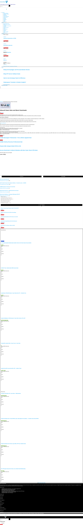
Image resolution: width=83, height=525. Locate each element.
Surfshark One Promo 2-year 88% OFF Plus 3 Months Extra (13, 443)
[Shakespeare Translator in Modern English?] (7, 80)
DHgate (2, 209)
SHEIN (4, 20)
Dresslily (4, 14)
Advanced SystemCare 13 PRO (9, 38)
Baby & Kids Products (6, 24)
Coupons (3, 12)
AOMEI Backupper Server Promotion (7, 492)
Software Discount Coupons (4, 188)
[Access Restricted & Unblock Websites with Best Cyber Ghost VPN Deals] (11, 148)
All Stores (1, 498)
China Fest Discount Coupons (5, 201)
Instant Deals (5, 17)
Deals (3, 22)
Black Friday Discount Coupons (5, 200)
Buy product (6, 40)
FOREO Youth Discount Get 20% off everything (8, 212)
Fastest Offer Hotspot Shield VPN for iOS (10, 146)
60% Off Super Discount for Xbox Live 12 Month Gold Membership (13, 468)
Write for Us (2, 510)
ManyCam (9, 52)
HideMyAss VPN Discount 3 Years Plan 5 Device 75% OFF (13, 318)
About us (1, 504)
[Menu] (0, 87)
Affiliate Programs (3, 196)
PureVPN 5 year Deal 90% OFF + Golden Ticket (11, 368)
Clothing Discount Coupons (5, 202)
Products (3, 33)
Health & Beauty (5, 27)
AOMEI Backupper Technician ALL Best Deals (7, 186)
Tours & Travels (5, 31)
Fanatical (2, 218)
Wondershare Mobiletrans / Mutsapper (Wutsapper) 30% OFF (10, 194)
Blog (2, 67)
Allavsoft (1, 101)
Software (4, 30)
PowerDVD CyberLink (7, 45)
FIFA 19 (4, 60)
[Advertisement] (41, 95)
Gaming (4, 26)
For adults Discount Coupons (4, 184)
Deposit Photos (5, 13)
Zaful (1, 226)
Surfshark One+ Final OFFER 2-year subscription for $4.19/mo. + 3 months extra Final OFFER (20, 418)
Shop (1, 501)
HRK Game (5, 15)
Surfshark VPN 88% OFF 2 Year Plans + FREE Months (11, 393)
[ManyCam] (6, 49)
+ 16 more (5, 64)
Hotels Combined (6, 16)
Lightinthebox (3, 222)
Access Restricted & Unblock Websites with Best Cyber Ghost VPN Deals (19, 150)
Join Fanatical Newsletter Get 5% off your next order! (9, 216)
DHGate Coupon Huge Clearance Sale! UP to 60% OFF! (10, 208)
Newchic (4, 18)
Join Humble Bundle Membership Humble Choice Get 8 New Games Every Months (16, 242)
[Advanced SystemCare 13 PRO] (10, 35)
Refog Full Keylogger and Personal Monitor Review (16, 69)
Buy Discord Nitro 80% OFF (4, 179)
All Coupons (2, 495)
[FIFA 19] (5, 57)
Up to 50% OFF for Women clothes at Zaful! (8, 225)
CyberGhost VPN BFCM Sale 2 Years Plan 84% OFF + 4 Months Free (13, 293)
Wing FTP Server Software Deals (11, 73)
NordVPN (4, 19)
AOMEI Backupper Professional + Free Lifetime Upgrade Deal (15, 137)
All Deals (1, 497)
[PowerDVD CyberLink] (7, 42)
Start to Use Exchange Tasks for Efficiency (14, 78)
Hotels (4, 28)
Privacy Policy (2, 507)
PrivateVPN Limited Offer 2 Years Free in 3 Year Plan (10, 343)
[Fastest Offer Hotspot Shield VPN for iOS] (6, 144)
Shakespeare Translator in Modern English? (14, 82)
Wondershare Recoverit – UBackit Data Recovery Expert (9, 190)
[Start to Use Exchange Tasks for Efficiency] (6, 76)
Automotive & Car (6, 23)
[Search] (9, 6)
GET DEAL (1, 113)
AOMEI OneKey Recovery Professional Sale (11, 141)
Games (4, 58)
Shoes (4, 29)
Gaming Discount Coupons (4, 180)
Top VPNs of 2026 (4, 85)
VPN (4, 32)
